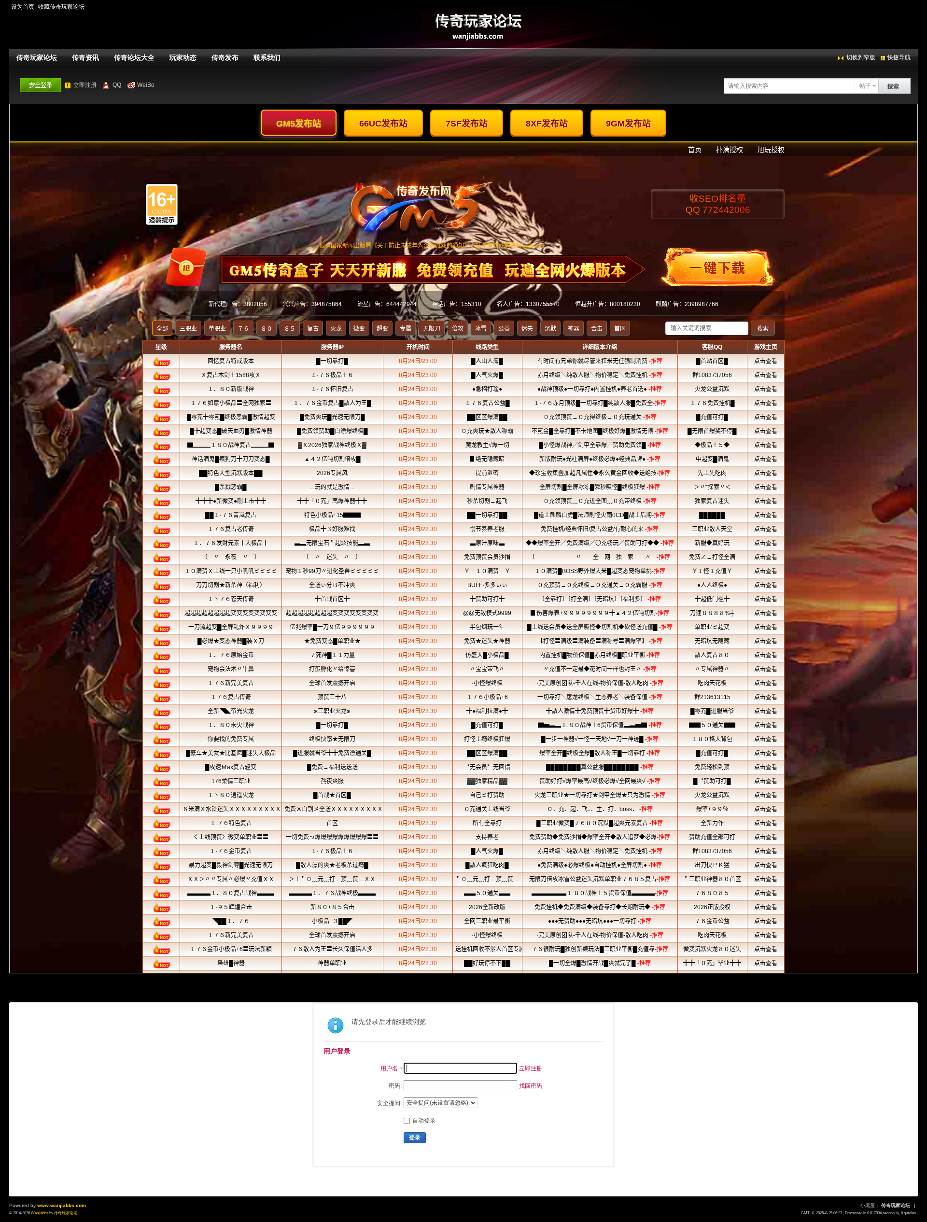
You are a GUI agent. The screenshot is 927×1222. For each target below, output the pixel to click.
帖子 (865, 86)
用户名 (389, 1068)
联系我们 (267, 57)
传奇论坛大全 (134, 57)
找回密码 (530, 1085)
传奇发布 (225, 57)
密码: (395, 1085)
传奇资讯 (85, 57)
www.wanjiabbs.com (61, 1205)
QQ (116, 85)
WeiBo (145, 85)
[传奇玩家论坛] (463, 30)
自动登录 (423, 1120)
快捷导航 (899, 57)
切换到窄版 (860, 57)
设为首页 (22, 6)
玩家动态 (183, 57)
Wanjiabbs (39, 1213)
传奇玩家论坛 (36, 57)
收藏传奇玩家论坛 (61, 6)
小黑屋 (867, 1205)
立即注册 (85, 85)
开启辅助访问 (915, 6)
